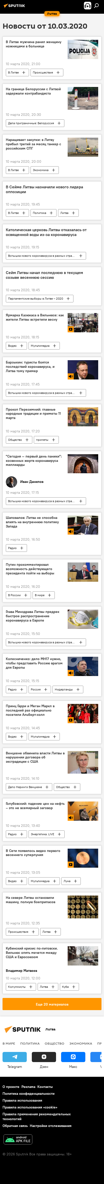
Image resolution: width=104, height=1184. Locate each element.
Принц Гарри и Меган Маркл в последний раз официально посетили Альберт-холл (30, 710)
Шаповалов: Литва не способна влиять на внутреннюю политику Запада (32, 522)
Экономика (40, 170)
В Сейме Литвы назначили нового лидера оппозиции (44, 189)
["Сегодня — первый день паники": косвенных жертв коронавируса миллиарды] (83, 463)
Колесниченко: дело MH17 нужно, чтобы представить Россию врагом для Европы (34, 663)
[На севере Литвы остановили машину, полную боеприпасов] (83, 907)
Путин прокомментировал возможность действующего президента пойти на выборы (30, 568)
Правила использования (22, 1100)
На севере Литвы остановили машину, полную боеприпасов (30, 900)
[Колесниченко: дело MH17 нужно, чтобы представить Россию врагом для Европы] (83, 666)
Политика (39, 213)
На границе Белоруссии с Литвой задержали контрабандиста (33, 91)
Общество (15, 440)
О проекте (11, 1086)
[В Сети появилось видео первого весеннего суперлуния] (83, 858)
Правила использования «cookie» (30, 1107)
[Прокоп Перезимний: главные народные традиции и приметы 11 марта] (83, 416)
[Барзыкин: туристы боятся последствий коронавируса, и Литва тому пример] (83, 369)
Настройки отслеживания (50, 1125)
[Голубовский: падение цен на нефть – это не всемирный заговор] (83, 811)
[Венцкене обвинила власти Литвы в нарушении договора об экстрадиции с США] (83, 762)
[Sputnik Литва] (15, 7)
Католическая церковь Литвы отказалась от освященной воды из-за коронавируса (46, 232)
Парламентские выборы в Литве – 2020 (35, 298)
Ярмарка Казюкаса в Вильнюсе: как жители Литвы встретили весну (35, 317)
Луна (67, 881)
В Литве (13, 72)
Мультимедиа (40, 346)
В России (14, 595)
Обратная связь (15, 1125)
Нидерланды (64, 689)
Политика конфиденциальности (29, 1093)
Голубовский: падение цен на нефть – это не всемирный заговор (35, 806)
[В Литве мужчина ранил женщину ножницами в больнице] (83, 49)
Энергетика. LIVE (42, 834)
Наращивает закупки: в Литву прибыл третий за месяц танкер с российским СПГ (33, 144)
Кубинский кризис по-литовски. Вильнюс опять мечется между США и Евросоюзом (32, 952)
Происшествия (43, 72)
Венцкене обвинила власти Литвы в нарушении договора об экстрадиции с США (35, 757)
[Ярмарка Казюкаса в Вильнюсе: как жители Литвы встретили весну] (83, 322)
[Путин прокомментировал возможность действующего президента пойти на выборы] (83, 572)
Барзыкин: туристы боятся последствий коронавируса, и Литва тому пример (30, 366)
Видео (12, 346)
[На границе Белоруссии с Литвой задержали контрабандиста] (83, 98)
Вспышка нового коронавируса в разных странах (42, 256)
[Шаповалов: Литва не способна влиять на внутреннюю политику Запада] (83, 525)
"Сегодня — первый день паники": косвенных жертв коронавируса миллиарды (34, 460)
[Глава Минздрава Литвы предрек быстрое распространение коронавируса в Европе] (83, 619)
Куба (65, 987)
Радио (12, 548)
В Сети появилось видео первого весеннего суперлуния (33, 853)
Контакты (45, 1086)
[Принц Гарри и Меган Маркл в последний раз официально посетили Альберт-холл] (83, 713)
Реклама (28, 1086)
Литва (64, 213)
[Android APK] (18, 1140)
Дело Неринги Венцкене (25, 787)
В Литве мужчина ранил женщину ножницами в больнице (33, 44)
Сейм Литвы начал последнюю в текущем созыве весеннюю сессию (44, 275)
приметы (42, 440)
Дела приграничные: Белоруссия (31, 123)
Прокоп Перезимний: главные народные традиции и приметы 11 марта (33, 413)
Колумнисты (17, 987)
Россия (36, 689)
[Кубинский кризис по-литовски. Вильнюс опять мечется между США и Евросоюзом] (83, 956)
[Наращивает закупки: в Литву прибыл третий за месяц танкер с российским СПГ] (83, 147)
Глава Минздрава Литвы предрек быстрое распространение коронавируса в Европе (32, 616)
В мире (39, 595)
